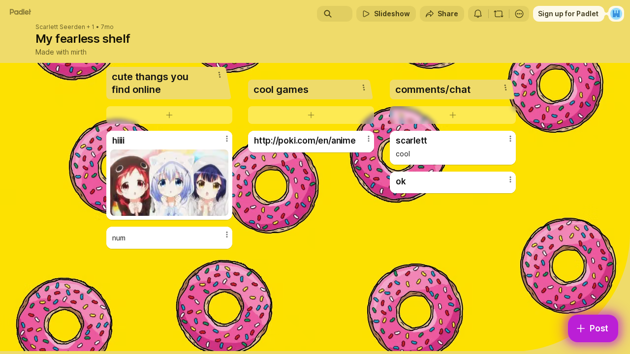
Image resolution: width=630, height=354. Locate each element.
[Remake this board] (498, 14)
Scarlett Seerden (60, 27)
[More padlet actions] (519, 14)
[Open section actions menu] (219, 74)
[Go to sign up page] (616, 14)
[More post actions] (226, 138)
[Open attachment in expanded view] (169, 182)
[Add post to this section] (169, 115)
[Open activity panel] (478, 14)
